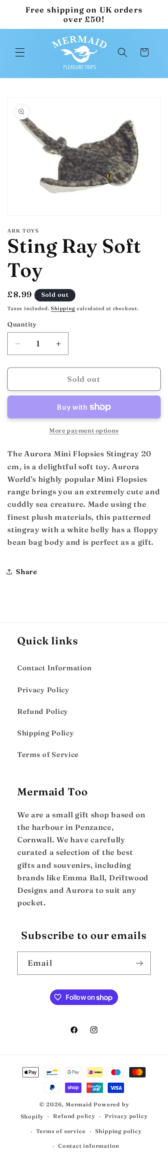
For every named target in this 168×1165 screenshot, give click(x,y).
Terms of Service (48, 754)
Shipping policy (118, 1131)
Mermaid (78, 1104)
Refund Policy (42, 711)
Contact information (88, 1146)
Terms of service (61, 1131)
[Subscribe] (139, 963)
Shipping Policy (45, 733)
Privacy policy (126, 1116)
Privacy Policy (43, 689)
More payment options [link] (84, 430)
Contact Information (54, 667)
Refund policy (74, 1116)
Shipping (63, 308)
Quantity (22, 324)
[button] (20, 52)
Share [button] (26, 571)
